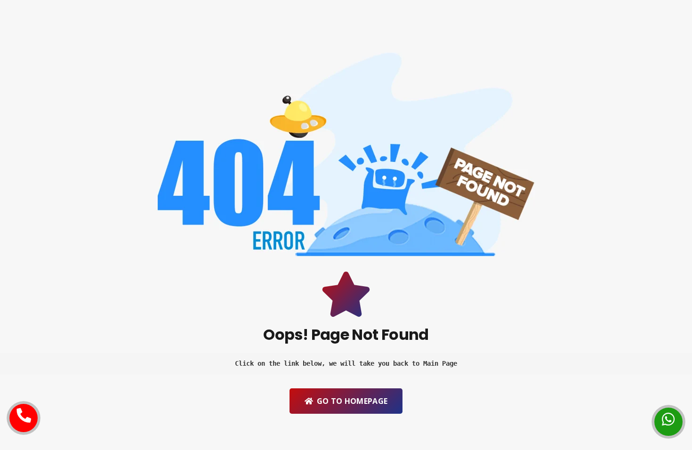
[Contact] (23, 411)
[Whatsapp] (668, 415)
